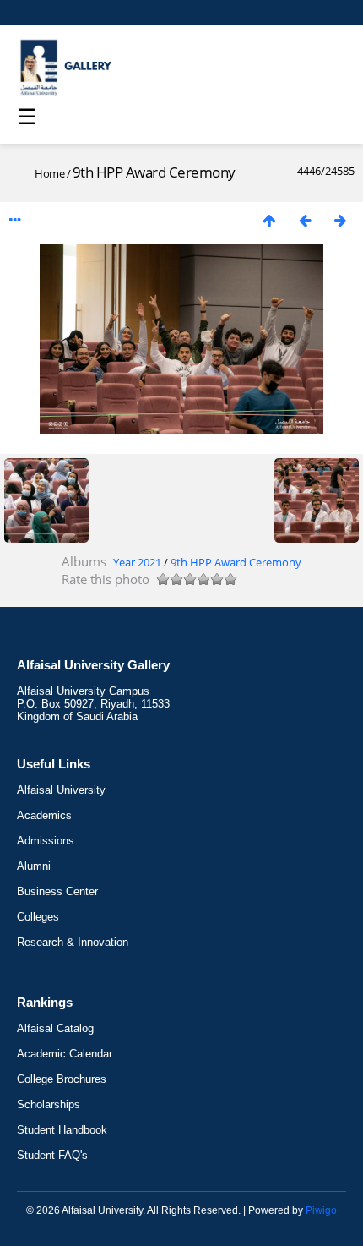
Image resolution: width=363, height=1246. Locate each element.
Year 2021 (137, 562)
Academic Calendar (64, 1053)
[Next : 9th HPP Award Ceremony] (340, 220)
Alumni (34, 866)
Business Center (57, 891)
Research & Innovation (72, 942)
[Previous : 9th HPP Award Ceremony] (304, 220)
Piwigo (321, 1210)
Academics (44, 815)
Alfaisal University (61, 790)
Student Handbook (62, 1129)
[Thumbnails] (269, 220)
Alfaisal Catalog (55, 1028)
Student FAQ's (52, 1155)
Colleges (38, 916)
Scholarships (48, 1104)
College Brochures (61, 1079)
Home (49, 173)
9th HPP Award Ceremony (236, 562)
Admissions (45, 840)
